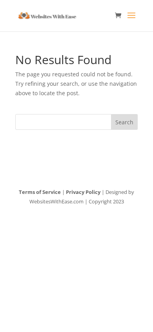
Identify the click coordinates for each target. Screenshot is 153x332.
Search (124, 122)
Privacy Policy (83, 192)
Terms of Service (40, 192)
